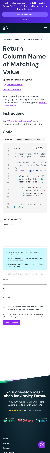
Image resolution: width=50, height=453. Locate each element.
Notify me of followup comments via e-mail (25, 274)
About (5, 439)
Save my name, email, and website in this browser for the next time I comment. (25, 308)
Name (6, 279)
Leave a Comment (12, 89)
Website (6, 297)
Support (6, 448)
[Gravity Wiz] (5, 28)
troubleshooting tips (15, 255)
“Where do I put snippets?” (20, 121)
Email (6, 288)
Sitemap (6, 443)
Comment (8, 224)
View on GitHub (14, 84)
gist (34, 258)
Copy (40, 147)
